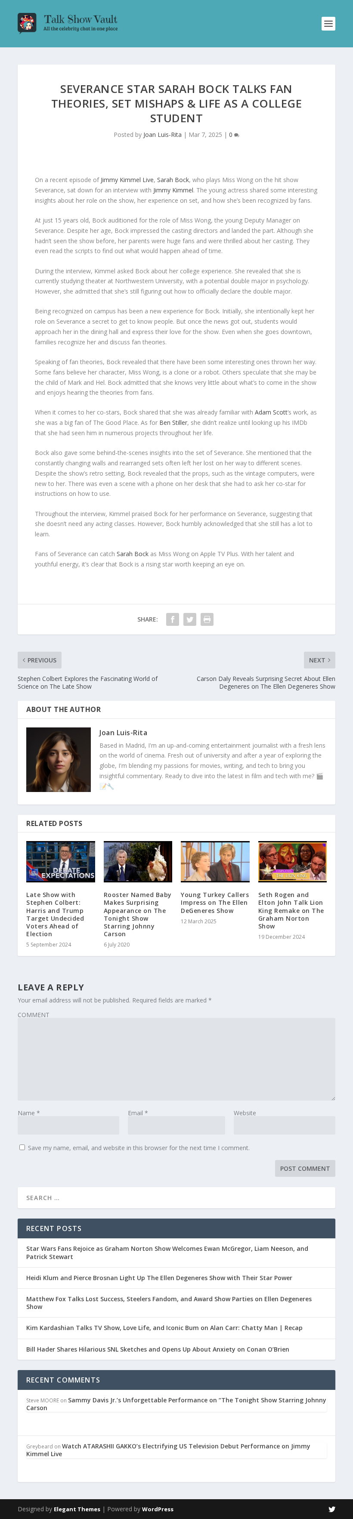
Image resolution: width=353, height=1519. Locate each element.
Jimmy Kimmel (173, 190)
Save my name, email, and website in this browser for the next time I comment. (139, 1148)
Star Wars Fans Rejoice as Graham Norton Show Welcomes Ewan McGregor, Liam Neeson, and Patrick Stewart (167, 1252)
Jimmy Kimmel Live (127, 180)
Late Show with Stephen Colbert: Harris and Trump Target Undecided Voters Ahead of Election (55, 914)
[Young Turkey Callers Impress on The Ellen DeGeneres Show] (215, 861)
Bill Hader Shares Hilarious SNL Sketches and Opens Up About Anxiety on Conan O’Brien (157, 1349)
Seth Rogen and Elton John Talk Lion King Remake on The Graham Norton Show (291, 910)
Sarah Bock (173, 180)
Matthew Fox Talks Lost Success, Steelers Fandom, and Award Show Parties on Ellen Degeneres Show (169, 1303)
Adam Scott (271, 412)
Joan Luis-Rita (162, 134)
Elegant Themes (77, 1509)
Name (29, 1113)
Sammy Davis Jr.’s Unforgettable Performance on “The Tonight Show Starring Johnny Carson (176, 1404)
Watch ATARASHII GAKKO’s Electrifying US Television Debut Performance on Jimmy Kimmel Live (168, 1450)
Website (245, 1113)
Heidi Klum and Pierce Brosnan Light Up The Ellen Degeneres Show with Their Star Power (159, 1278)
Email (138, 1113)
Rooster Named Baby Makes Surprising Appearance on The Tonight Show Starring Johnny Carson (138, 914)
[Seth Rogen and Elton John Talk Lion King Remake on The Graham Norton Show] (292, 861)
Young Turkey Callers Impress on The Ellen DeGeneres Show (215, 902)
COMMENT (34, 1015)
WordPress (157, 1509)
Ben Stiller (173, 422)
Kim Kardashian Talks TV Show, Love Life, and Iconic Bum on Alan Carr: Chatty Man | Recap (164, 1328)
